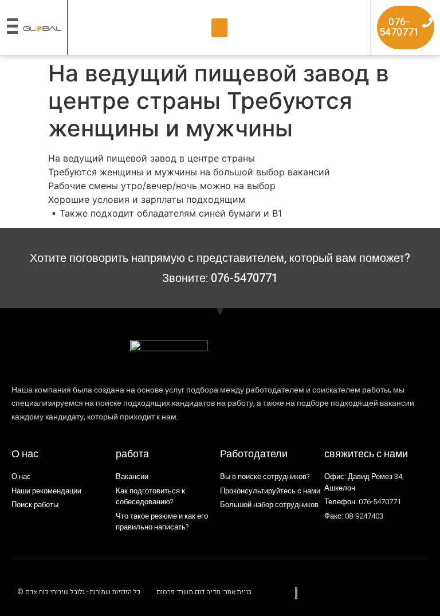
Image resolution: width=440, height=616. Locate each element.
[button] (219, 27)
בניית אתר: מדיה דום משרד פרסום (204, 592)
